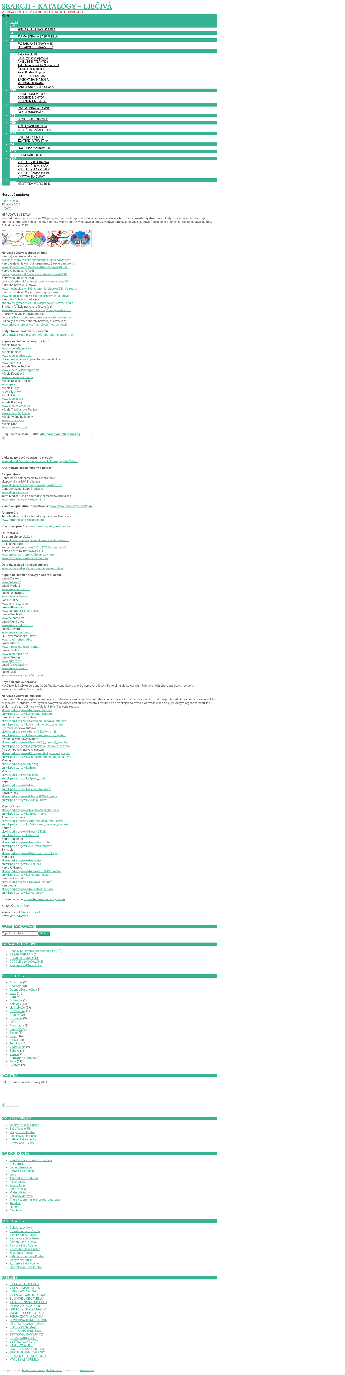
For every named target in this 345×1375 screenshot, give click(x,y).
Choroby (15, 986)
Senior (14, 1032)
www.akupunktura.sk (15, 492)
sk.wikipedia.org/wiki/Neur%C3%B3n (25, 831)
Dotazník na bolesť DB (24, 1171)
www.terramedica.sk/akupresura (23, 520)
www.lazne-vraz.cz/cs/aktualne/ (23, 675)
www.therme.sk (12, 363)
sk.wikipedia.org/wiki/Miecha (20, 775)
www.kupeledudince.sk (16, 355)
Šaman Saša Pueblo (23, 1242)
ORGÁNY (23, 906)
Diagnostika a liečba (23, 989)
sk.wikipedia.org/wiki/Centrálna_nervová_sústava (34, 721)
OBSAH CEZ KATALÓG (24, 958)
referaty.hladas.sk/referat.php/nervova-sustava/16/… (36, 281)
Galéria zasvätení (21, 1227)
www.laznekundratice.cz (17, 625)
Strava (14, 1040)
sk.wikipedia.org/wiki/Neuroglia (22, 860)
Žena (13, 1061)
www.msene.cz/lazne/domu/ (21, 647)
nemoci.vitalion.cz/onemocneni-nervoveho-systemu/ (36, 317)
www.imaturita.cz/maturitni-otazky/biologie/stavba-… (36, 310)
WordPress (87, 1370)
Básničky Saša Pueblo (24, 1136)
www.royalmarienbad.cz (17, 639)
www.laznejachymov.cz (17, 596)
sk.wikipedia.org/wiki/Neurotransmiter (26, 842)
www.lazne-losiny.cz (15, 668)
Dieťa (13, 993)
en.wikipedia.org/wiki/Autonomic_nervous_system (35, 824)
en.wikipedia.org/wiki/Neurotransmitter (27, 846)
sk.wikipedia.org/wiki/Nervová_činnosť (27, 882)
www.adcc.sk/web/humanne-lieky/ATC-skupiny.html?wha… (40, 461)
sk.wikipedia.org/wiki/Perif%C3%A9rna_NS (29, 731)
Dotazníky (16, 1000)
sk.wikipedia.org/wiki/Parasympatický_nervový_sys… (36, 753)
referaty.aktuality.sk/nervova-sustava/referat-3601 (34, 274)
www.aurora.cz (11, 661)
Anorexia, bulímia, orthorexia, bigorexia (35, 1199)
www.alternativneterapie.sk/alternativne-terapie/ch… (35, 540)
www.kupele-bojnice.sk (16, 348)
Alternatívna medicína (24, 1178)
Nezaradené (17, 1011)
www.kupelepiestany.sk (16, 406)
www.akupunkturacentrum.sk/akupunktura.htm (32, 485)
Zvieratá (15, 1065)
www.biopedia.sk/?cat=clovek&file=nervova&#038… (35, 267)
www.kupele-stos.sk (15, 427)
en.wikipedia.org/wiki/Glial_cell (21, 864)
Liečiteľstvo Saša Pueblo (26, 1267)
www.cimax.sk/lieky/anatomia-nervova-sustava (32, 568)
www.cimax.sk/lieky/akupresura (49, 526)
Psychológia (18, 1029)
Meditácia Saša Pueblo (24, 1125)
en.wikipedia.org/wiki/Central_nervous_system (32, 724)
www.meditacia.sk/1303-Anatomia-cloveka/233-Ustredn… (39, 288)
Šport (13, 1036)
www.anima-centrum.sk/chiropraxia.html (28, 554)
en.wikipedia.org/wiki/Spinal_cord (23, 778)
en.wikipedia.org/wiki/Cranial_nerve (24, 800)
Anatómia (16, 982)
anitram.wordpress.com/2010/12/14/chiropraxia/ (34, 547)
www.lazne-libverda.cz (16, 632)
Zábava (14, 1050)
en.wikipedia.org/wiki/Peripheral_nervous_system (34, 735)
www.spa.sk (9, 384)
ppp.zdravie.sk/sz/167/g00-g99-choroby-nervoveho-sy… (38, 335)
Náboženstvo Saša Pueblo (27, 1256)
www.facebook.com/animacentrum (25, 558)
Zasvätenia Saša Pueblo (25, 1238)
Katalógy (15, 1004)
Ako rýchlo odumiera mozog (60, 434)
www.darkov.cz (11, 582)
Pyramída (22, 916)
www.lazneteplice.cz (15, 654)
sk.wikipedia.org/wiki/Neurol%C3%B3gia (27, 889)
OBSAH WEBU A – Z (23, 954)
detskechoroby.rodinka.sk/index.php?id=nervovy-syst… (37, 260)
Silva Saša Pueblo (21, 1253)
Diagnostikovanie (21, 1167)
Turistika (15, 1043)
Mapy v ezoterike (21, 1260)
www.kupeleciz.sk (13, 399)
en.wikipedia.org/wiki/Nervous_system (27, 714)
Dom (13, 997)
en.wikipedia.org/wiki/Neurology (22, 892)
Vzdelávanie (17, 1047)
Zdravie (14, 1054)
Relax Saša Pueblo (22, 1143)
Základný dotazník (21, 1196)
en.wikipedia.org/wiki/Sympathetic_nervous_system (36, 746)
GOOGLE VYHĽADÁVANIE (26, 961)
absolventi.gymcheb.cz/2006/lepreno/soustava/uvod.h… (38, 303)
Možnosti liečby (20, 1192)
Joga (13, 1174)
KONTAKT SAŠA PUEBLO (26, 965)
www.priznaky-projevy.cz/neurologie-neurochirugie (34, 324)
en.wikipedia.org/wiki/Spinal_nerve (24, 813)
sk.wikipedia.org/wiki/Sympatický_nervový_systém (35, 742)
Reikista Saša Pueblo (23, 1245)
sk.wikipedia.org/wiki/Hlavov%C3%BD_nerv (29, 796)
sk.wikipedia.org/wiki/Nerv (18, 785)
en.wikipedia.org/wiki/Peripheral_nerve (26, 789)
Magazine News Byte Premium (42, 1370)
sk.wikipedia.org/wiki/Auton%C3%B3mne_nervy (32, 821)
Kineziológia (17, 1185)
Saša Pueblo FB (20, 1128)
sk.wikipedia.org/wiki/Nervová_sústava (27, 710)
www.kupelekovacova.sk (17, 377)
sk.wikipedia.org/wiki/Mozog (20, 764)
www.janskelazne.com (16, 603)
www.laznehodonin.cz (16, 589)
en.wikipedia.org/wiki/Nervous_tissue (26, 875)
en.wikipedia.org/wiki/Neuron (20, 835)
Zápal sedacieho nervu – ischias (31, 1160)
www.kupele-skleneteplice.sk (20, 370)
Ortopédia (16, 1018)
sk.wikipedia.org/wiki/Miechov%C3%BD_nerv (30, 810)
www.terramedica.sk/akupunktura (23, 499)
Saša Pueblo (18, 1189)
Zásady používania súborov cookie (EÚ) (35, 951)
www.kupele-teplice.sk (16, 413)
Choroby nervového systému (44, 899)
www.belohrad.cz (13, 618)
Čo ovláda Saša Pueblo (25, 1231)
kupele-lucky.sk (11, 391)
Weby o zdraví (30, 912)
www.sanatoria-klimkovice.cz (21, 611)
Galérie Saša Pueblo (23, 1139)
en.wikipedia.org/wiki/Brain (19, 767)
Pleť (12, 1022)
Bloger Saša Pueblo (22, 1132)
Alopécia (15, 1210)
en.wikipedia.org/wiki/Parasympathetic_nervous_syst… (37, 757)
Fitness (14, 1207)
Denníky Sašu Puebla (23, 1235)
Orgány (6, 208)
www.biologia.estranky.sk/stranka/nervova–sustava (35, 296)
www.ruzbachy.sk (13, 420)
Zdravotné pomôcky (23, 1058)
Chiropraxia (17, 1164)
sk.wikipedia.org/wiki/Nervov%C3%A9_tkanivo (31, 871)
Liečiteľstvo (17, 1007)
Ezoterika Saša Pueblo (24, 1263)
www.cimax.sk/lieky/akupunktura (71, 506)
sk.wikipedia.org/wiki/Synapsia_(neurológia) (30, 853)
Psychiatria (17, 1025)
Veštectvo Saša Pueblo (25, 1249)
